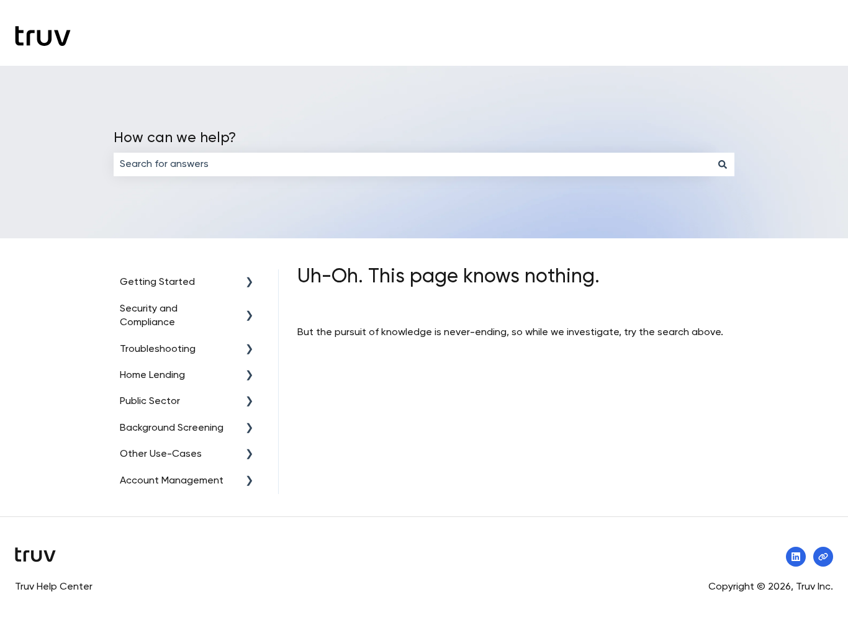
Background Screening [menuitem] (171, 428)
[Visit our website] (823, 557)
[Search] (722, 164)
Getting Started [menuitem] (157, 282)
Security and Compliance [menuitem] (149, 316)
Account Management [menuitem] (171, 481)
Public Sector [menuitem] (150, 402)
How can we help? (175, 138)
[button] (249, 283)
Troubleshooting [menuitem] (158, 349)
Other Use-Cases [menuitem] (161, 454)
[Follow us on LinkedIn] (796, 557)
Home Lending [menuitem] (152, 375)
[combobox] (412, 164)
